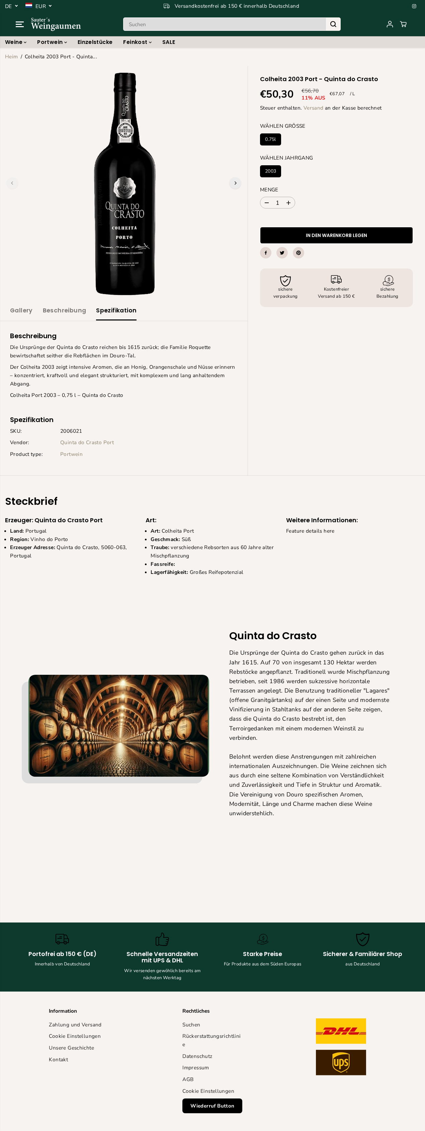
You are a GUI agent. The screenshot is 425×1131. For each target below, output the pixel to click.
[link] (346, 1048)
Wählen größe (283, 125)
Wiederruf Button (212, 1106)
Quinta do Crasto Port (87, 442)
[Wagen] (403, 24)
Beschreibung (64, 310)
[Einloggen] (390, 24)
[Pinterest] (298, 252)
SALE (168, 42)
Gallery (21, 310)
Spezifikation (116, 310)
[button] (20, 24)
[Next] (235, 183)
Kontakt (58, 1059)
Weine (14, 42)
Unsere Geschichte (71, 1047)
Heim (11, 56)
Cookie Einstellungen (75, 1035)
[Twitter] (282, 252)
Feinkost (136, 42)
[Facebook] (265, 252)
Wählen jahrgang (286, 157)
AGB (187, 1079)
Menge (269, 189)
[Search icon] (333, 24)
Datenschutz (197, 1056)
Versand (314, 107)
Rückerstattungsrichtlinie (211, 1040)
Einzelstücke (95, 42)
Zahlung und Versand (75, 1024)
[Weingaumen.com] (56, 24)
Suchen (191, 1024)
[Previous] (12, 183)
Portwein (50, 42)
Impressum (195, 1067)
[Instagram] (414, 6)
